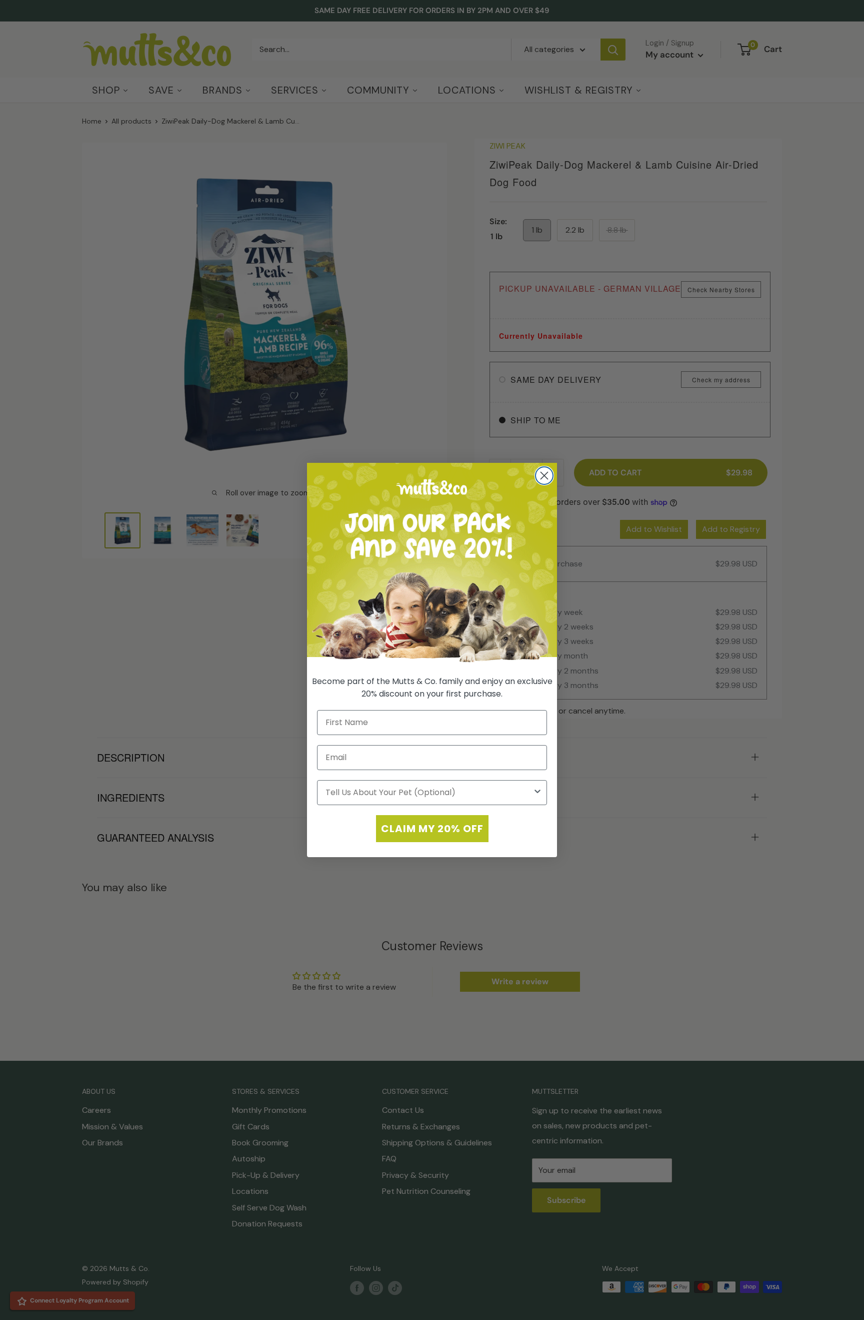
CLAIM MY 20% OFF (432, 829)
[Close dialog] (544, 475)
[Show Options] (537, 793)
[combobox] (429, 793)
